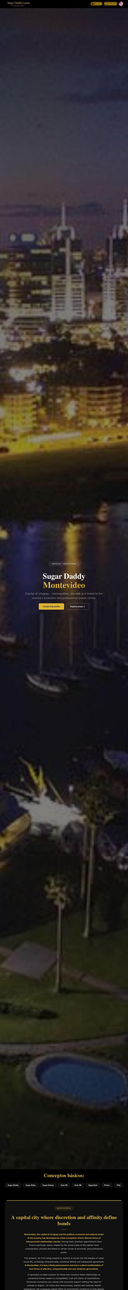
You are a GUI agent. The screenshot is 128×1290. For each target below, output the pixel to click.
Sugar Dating (48, 1185)
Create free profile (51, 606)
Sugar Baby (31, 1185)
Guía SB (77, 1185)
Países (107, 1185)
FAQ (118, 1185)
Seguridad (92, 1185)
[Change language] (121, 4)
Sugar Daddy (13, 1185)
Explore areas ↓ (77, 606)
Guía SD (64, 1185)
